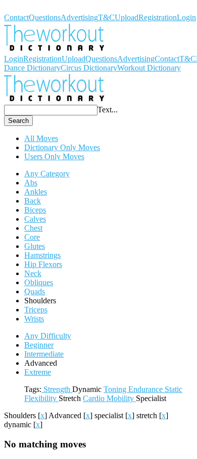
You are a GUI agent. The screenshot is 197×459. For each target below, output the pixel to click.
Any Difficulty (47, 336)
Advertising (79, 17)
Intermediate (44, 354)
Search (18, 120)
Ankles (35, 191)
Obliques (38, 282)
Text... (107, 109)
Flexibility (41, 398)
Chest (33, 228)
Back (32, 200)
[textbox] (50, 110)
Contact (16, 17)
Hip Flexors (43, 264)
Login (186, 17)
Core (32, 237)
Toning (116, 389)
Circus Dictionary (89, 67)
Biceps (35, 210)
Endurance (146, 389)
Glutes (34, 246)
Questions (45, 17)
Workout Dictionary (36, 8)
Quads (34, 291)
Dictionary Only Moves (62, 147)
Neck (32, 273)
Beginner (39, 345)
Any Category (47, 173)
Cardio (95, 398)
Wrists (34, 318)
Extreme (37, 372)
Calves (35, 219)
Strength (56, 389)
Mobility (121, 398)
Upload (126, 17)
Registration (157, 17)
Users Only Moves (54, 156)
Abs (30, 182)
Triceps (35, 309)
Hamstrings (42, 255)
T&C (106, 17)
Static (173, 389)
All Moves (41, 138)
